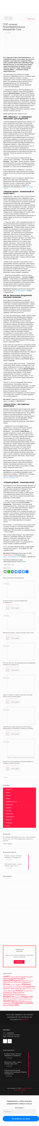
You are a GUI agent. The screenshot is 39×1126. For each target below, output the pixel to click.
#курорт (19, 990)
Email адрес (19, 1108)
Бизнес (8, 798)
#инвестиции (14, 988)
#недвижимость (20, 995)
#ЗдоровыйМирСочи (27, 980)
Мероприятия (9, 813)
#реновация (19, 1001)
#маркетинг (7, 993)
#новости (8, 996)
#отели (14, 999)
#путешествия (27, 999)
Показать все (31, 18)
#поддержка (20, 999)
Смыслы (8, 795)
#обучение (17, 997)
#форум (5, 1005)
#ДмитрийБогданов (12, 980)
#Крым (15, 982)
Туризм (8, 825)
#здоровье (6, 988)
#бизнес (26, 984)
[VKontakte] (20, 1092)
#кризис (5, 991)
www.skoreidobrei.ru (8, 555)
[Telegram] (22, 1092)
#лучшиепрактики (28, 991)
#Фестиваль (13, 984)
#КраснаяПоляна (8, 982)
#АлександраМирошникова (24, 977)
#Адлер (13, 977)
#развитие (8, 1000)
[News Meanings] (19, 3)
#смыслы (7, 1003)
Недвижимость (10, 816)
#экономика (13, 1005)
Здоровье (8, 807)
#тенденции (17, 1003)
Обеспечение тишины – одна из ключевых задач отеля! (18, 632)
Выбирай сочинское (11, 801)
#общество (26, 996)
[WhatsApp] (17, 1092)
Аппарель (25, 1019)
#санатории (28, 1001)
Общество (9, 819)
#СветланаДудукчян (24, 982)
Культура (8, 810)
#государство (29, 986)
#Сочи (6, 984)
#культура (11, 991)
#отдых (10, 999)
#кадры (29, 988)
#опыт (5, 999)
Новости (8, 792)
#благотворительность (9, 986)
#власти (19, 987)
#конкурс (34, 988)
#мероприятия (9, 995)
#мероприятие (18, 993)
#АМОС (6, 976)
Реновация (9, 822)
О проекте (9, 789)
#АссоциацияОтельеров (14, 978)
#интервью (23, 988)
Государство (9, 804)
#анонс (18, 985)
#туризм (28, 1002)
